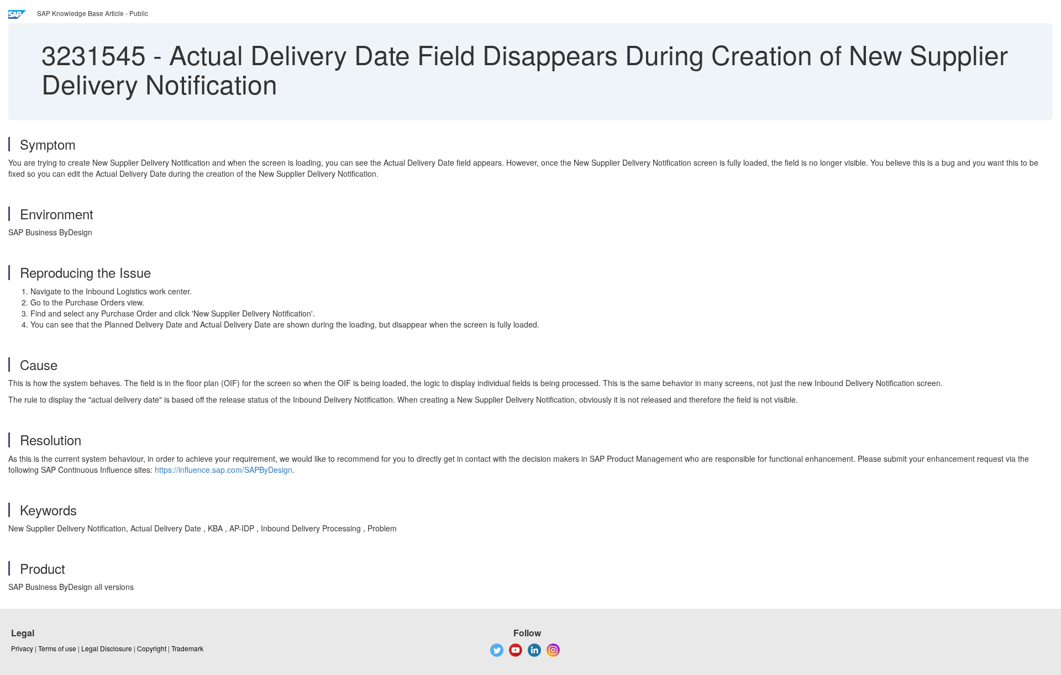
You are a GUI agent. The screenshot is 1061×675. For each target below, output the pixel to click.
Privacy (22, 648)
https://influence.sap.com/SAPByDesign (223, 469)
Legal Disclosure (106, 648)
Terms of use (57, 648)
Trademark (187, 648)
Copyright (151, 648)
